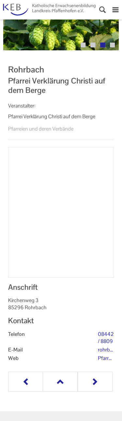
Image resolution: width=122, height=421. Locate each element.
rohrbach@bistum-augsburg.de (106, 349)
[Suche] (102, 9)
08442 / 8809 (106, 338)
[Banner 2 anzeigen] (92, 45)
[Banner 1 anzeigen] (83, 45)
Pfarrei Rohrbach (105, 358)
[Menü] (115, 9)
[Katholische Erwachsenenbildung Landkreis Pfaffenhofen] (48, 9)
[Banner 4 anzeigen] (112, 45)
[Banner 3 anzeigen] (102, 45)
